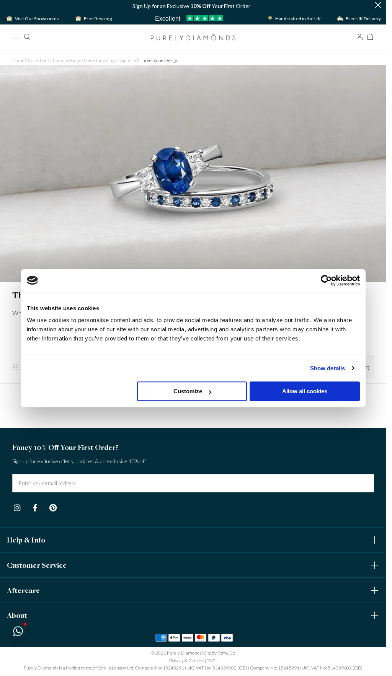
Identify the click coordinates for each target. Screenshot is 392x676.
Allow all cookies (304, 391)
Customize (187, 391)
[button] (377, 5)
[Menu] (16, 37)
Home (18, 60)
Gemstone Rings (100, 60)
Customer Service (37, 565)
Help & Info (26, 540)
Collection (37, 60)
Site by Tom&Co (219, 653)
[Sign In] (359, 37)
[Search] (27, 37)
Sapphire (128, 60)
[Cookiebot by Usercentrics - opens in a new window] (326, 280)
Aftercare (23, 590)
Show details (327, 368)
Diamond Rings (66, 60)
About (17, 615)
